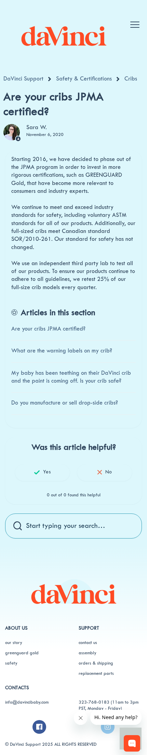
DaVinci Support (23, 79)
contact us (88, 643)
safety (11, 663)
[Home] (63, 33)
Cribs (130, 79)
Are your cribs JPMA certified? (48, 329)
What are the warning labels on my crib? (61, 351)
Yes (46, 472)
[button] (134, 21)
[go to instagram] (108, 727)
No (108, 472)
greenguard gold (22, 653)
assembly (87, 653)
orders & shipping (96, 663)
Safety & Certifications (84, 79)
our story (13, 643)
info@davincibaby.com (27, 703)
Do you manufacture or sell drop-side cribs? (64, 403)
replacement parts (96, 674)
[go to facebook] (39, 727)
